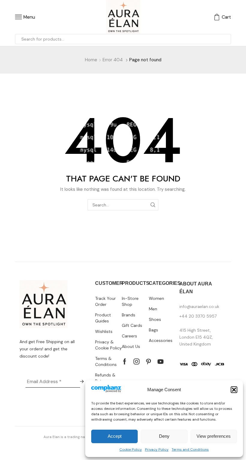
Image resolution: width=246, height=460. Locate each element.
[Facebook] (125, 361)
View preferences (213, 436)
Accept (115, 436)
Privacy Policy (157, 449)
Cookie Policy (130, 449)
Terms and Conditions (190, 449)
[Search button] (226, 39)
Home (91, 60)
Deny (164, 436)
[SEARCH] (152, 204)
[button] (234, 390)
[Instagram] (137, 361)
